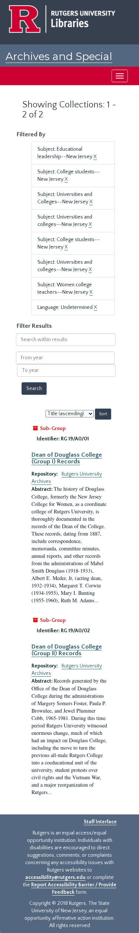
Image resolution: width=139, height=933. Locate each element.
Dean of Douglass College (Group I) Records (67, 458)
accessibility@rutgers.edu (55, 877)
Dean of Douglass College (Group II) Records (67, 650)
